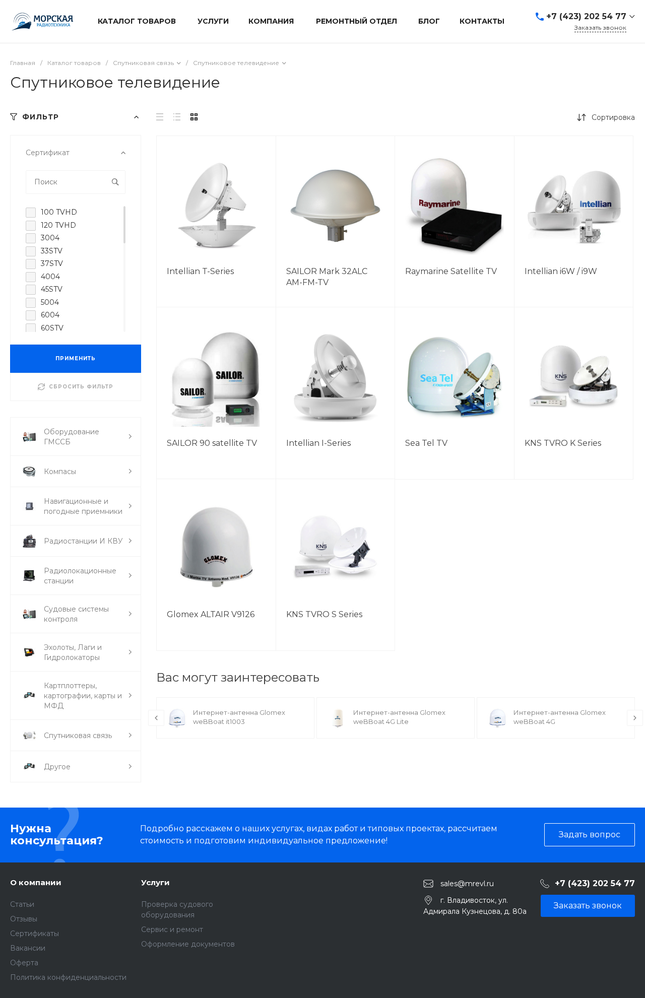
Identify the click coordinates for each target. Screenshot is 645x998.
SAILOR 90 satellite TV (212, 443)
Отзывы (23, 918)
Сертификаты (34, 933)
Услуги (155, 882)
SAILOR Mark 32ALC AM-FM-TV (326, 277)
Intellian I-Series (318, 443)
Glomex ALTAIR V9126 (210, 614)
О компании (35, 882)
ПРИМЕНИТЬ (75, 358)
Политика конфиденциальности (68, 977)
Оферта (24, 962)
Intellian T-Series (200, 271)
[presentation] (156, 718)
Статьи (22, 904)
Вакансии (27, 948)
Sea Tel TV (426, 443)
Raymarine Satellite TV (451, 271)
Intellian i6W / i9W (561, 271)
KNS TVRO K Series (563, 443)
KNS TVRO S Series (324, 614)
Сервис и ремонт (172, 929)
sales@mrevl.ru (467, 883)
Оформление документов (188, 944)
